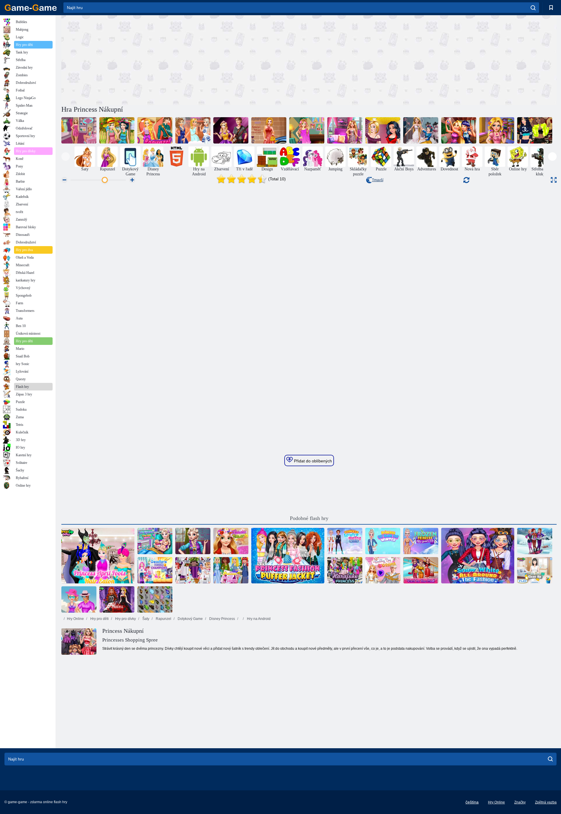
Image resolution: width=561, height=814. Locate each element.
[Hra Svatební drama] (382, 570)
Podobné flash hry (309, 518)
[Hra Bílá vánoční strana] (192, 570)
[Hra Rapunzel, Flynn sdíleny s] (154, 130)
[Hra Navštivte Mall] (420, 570)
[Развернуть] (554, 180)
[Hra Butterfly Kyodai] (154, 599)
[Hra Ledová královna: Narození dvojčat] (154, 541)
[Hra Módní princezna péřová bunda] (287, 555)
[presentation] (65, 156)
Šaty (145, 619)
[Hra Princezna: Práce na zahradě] (116, 130)
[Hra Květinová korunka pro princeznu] (230, 541)
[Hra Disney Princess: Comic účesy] (97, 555)
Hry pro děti (99, 619)
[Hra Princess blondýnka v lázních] (496, 130)
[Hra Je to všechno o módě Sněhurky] (477, 555)
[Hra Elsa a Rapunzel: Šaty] (78, 130)
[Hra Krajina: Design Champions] (154, 570)
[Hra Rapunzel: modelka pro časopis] (268, 130)
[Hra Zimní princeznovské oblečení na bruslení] (344, 541)
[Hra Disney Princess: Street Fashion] (534, 130)
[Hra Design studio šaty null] (420, 130)
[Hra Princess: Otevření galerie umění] (382, 130)
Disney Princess (221, 619)
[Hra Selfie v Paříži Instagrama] (458, 130)
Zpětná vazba (546, 802)
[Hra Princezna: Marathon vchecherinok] (192, 130)
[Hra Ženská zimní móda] (534, 541)
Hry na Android (258, 619)
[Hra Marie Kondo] (534, 570)
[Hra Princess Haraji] (344, 570)
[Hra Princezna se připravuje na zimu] (382, 541)
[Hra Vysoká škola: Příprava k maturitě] (230, 130)
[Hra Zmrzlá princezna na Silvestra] (420, 541)
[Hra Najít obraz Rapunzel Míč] (344, 130)
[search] (533, 7)
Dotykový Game (190, 619)
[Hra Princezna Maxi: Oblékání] (230, 570)
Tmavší (377, 180)
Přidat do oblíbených (312, 461)
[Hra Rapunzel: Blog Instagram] (306, 130)
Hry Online (75, 619)
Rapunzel (163, 619)
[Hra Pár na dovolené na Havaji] (78, 599)
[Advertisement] (185, 59)
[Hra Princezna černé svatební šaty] (116, 599)
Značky (520, 802)
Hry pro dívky (125, 619)
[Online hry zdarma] (30, 7)
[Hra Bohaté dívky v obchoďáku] (192, 541)
